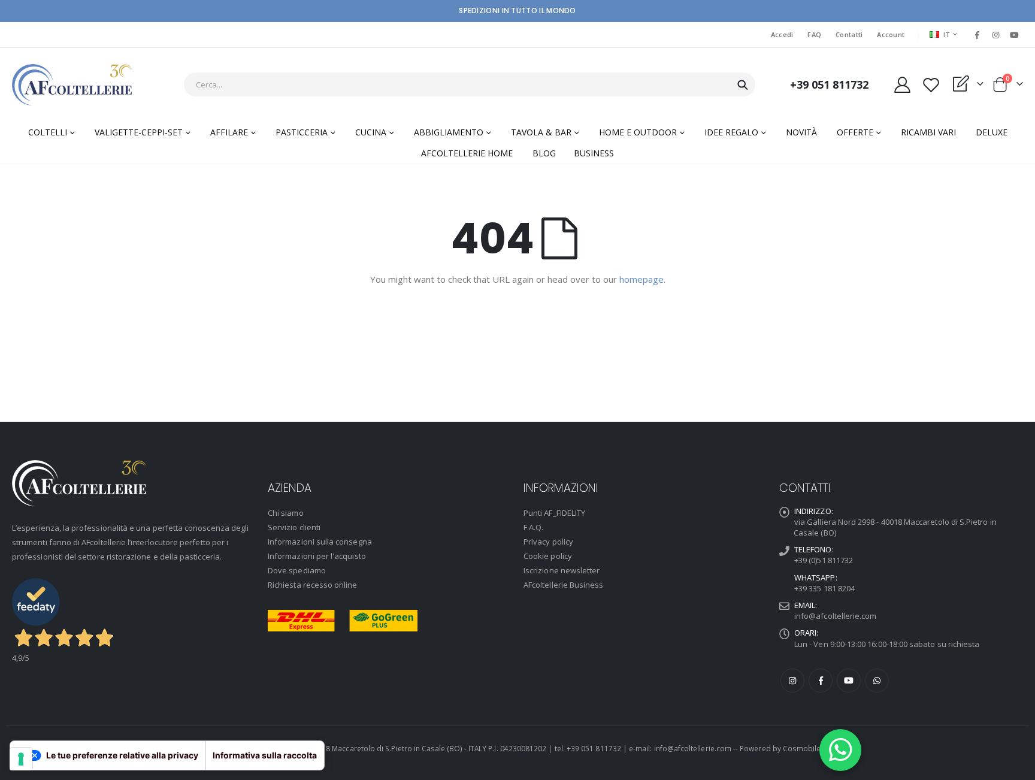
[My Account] (902, 85)
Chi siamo (286, 512)
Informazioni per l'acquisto (317, 556)
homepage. (642, 279)
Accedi (782, 34)
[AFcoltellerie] (72, 84)
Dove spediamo (297, 570)
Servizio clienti (294, 527)
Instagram (792, 681)
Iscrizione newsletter (561, 570)
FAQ (814, 34)
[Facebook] (977, 35)
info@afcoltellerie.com (835, 615)
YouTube (849, 681)
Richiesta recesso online (313, 584)
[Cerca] (742, 85)
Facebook (821, 681)
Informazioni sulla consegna (320, 541)
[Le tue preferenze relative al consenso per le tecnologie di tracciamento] (21, 759)
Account (890, 34)
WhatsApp (877, 681)
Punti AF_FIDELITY (554, 512)
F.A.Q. (533, 527)
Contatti (849, 34)
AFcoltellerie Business (563, 584)
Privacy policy (548, 541)
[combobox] (469, 84)
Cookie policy (547, 556)
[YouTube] (1014, 35)
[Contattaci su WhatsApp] (840, 750)
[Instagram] (996, 35)
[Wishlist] (930, 85)
